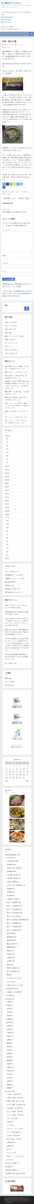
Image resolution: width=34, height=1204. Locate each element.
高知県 (9, 1084)
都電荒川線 (10, 947)
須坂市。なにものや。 (11, 411)
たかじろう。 (20, 44)
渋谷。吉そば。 (9, 375)
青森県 (9, 1005)
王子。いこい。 (9, 346)
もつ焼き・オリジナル (17, 638)
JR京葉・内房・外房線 (13, 868)
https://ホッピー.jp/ (6, 22)
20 (10, 774)
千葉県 (9, 1033)
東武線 (26, 192)
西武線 (9, 964)
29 (17, 777)
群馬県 (9, 1026)
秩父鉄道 (9, 995)
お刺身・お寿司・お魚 (13, 1097)
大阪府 (9, 1067)
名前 (4, 255)
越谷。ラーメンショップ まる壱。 (15, 336)
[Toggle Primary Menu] (31, 34)
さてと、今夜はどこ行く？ (12, 571)
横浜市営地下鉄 (11, 988)
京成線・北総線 (6, 194)
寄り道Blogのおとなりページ (13, 592)
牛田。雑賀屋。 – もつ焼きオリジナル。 (14, 212)
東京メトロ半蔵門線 (13, 906)
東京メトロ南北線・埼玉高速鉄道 (16, 919)
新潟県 (9, 1043)
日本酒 (9, 1122)
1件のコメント (8, 47)
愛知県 (9, 1060)
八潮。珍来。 (9, 332)
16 (20, 772)
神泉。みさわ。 (9, 372)
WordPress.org (9, 685)
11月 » (27, 781)
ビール (9, 1125)
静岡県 (9, 1053)
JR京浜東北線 (11, 861)
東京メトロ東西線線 (13, 923)
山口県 (9, 1077)
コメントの (9, 682)
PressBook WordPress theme (20, 1202)
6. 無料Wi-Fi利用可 (10, 1170)
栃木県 (9, 1022)
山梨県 (9, 1040)
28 (13, 777)
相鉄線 (9, 975)
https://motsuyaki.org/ (7, 17)
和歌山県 (9, 1071)
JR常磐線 (9, 871)
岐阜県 (9, 1057)
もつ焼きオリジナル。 (11, 3)
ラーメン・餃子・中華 (13, 1115)
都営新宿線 (10, 940)
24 (24, 774)
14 (13, 772)
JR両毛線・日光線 (12, 899)
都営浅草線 (10, 937)
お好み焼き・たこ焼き (13, 1108)
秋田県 (9, 1009)
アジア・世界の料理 (13, 1132)
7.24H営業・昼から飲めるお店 (14, 1173)
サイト (4, 271)
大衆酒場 (9, 1142)
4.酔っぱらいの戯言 (10, 1163)
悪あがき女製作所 (10, 582)
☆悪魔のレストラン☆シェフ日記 (14, 578)
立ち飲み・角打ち (12, 1135)
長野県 (9, 1036)
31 (24, 777)
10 (24, 769)
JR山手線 (9, 857)
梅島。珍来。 (9, 391)
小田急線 (9, 957)
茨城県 (9, 1029)
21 (13, 774)
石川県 (9, 1050)
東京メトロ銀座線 (12, 902)
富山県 (9, 1046)
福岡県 (9, 1088)
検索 (6, 305)
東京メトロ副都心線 (13, 930)
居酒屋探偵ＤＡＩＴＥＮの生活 (14, 575)
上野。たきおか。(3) (11, 353)
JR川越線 (9, 895)
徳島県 (9, 1081)
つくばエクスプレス (13, 978)
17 (24, 772)
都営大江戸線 (11, 944)
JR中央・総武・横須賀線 (14, 885)
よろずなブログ (15, 648)
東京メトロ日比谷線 (13, 909)
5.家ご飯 (7, 1166)
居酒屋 (9, 1146)
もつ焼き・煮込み (12, 1094)
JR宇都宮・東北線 (12, 875)
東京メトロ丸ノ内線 (13, 916)
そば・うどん (8, 192)
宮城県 (9, 1015)
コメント (6, 230)
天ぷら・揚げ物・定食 (13, 1111)
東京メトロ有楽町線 (13, 926)
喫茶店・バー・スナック (14, 1156)
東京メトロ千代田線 (13, 913)
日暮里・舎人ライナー (13, 985)
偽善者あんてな (9, 585)
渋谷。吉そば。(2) (10, 329)
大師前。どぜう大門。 (11, 322)
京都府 (9, 1064)
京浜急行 (9, 961)
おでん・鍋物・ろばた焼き (14, 1104)
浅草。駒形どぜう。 (11, 366)
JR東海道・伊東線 (12, 878)
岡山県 (9, 1074)
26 (6, 777)
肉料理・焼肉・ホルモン (14, 1101)
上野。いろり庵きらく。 (12, 350)
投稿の (8, 678)
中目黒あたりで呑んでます (12, 589)
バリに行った (15, 155)
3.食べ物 (7, 1091)
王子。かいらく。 (10, 420)
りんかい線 (10, 982)
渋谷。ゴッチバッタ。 (11, 326)
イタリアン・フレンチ (13, 1129)
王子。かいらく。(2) (11, 343)
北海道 (9, 1002)
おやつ (9, 1160)
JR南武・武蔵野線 (12, 882)
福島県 (9, 1019)
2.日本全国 (8, 999)
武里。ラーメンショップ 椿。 (13, 403)
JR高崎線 (9, 892)
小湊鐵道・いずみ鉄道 (13, 992)
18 (27, 772)
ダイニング (10, 1153)
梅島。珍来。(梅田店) (11, 397)
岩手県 (9, 1012)
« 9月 (6, 781)
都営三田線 (10, 933)
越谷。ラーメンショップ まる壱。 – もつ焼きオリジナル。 (17, 405)
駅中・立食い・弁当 (17, 192)
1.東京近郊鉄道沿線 (10, 855)
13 (10, 772)
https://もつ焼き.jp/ (6, 19)
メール (5, 263)
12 (6, 772)
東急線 (9, 950)
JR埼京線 (9, 864)
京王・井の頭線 (11, 971)
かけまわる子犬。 (17, 643)
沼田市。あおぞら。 (11, 339)
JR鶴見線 (9, 888)
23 (20, 774)
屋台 (8, 1149)
